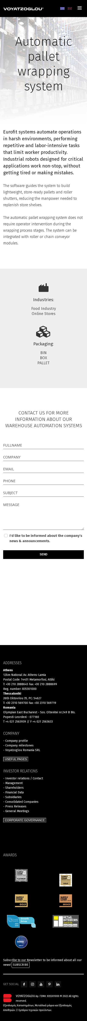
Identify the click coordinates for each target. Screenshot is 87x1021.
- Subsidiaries (12, 797)
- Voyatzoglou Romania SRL (21, 750)
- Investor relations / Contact (23, 778)
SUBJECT (10, 492)
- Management (13, 783)
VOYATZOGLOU (25, 996)
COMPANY (11, 457)
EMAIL (8, 469)
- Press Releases (14, 806)
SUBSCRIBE (20, 965)
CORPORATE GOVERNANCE (25, 820)
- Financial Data (13, 792)
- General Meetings (16, 811)
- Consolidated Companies (20, 802)
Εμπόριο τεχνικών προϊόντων (35, 1010)
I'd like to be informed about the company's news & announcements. (46, 538)
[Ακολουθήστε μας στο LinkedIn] (58, 984)
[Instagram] (32, 984)
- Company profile (15, 741)
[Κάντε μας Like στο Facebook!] (24, 984)
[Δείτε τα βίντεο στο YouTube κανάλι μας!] (41, 984)
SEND (43, 554)
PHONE (9, 480)
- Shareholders (13, 788)
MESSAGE (11, 504)
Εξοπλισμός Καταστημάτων (18, 1005)
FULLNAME (12, 445)
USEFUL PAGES (16, 759)
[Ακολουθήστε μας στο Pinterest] (49, 984)
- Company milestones (18, 745)
